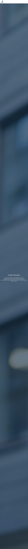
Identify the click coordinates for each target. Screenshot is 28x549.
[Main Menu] (26, 1)
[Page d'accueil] (2, 1)
